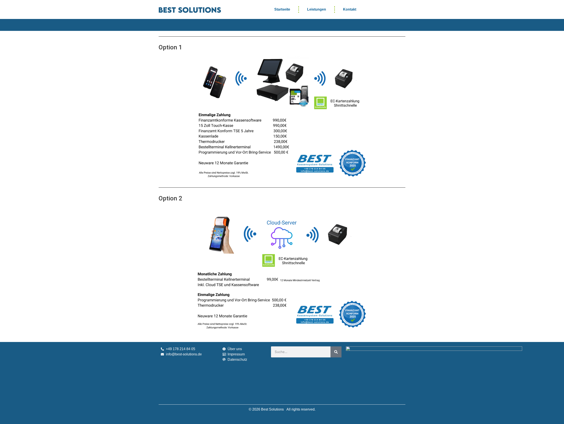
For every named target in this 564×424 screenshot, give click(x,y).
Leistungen (316, 9)
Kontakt (349, 9)
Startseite (282, 9)
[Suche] (335, 351)
